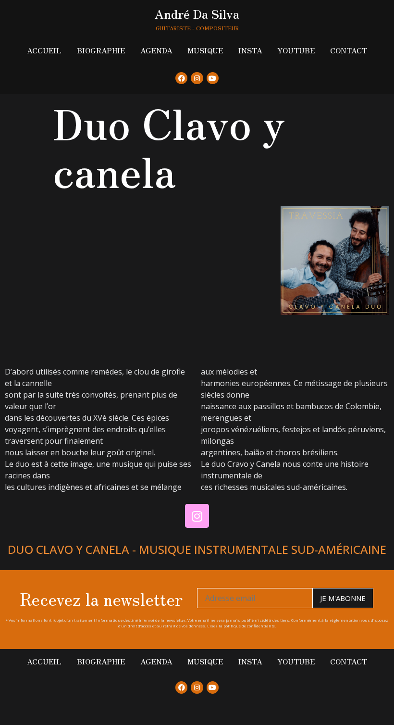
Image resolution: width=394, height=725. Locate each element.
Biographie (101, 50)
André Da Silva (197, 13)
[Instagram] (197, 78)
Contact (348, 50)
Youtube (296, 50)
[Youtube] (213, 78)
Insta (250, 50)
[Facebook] (181, 78)
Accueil (44, 50)
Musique (205, 50)
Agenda (156, 50)
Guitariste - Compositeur (197, 28)
